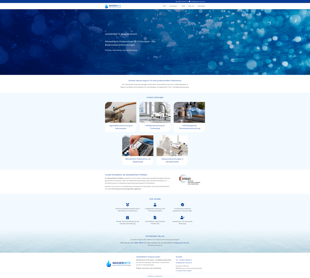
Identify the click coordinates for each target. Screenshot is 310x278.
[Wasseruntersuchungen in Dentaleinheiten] (172, 150)
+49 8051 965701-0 (185, 260)
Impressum (150, 276)
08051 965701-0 (183, 1)
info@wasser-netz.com (198, 1)
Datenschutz (159, 276)
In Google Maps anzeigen (184, 270)
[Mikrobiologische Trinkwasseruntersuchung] (189, 117)
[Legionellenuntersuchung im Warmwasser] (120, 117)
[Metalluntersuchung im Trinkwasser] (155, 117)
